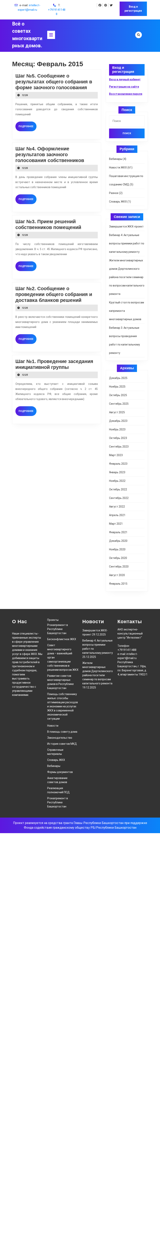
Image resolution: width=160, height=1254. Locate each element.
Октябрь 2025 (118, 395)
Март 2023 (116, 455)
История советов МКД (62, 743)
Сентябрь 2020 (119, 566)
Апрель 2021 (117, 515)
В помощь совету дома (62, 731)
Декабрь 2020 (118, 540)
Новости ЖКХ (118, 167)
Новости (52, 725)
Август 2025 (117, 412)
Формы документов (60, 772)
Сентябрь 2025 (119, 403)
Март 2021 (116, 523)
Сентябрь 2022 (119, 498)
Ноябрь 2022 (117, 480)
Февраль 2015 (118, 583)
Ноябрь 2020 (117, 549)
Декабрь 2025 (118, 378)
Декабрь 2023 (118, 420)
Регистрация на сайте (124, 86)
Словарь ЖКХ (118, 201)
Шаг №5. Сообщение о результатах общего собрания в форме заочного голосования (53, 81)
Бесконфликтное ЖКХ (61, 639)
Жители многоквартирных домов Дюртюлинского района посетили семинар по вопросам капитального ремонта (126, 277)
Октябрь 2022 (118, 489)
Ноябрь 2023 (117, 429)
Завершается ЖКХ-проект (126, 226)
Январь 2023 (117, 472)
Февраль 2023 (118, 463)
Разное (113, 193)
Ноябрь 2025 (117, 386)
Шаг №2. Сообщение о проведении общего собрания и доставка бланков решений (53, 294)
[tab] (51, 35)
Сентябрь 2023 (119, 446)
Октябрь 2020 (118, 558)
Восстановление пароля (125, 93)
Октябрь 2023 (118, 438)
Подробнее (27, 126)
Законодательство (59, 737)
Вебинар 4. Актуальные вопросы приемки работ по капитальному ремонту (126, 243)
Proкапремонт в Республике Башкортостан (57, 629)
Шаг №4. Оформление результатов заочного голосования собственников (49, 154)
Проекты (53, 619)
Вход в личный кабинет (125, 79)
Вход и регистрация (133, 8)
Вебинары (115, 158)
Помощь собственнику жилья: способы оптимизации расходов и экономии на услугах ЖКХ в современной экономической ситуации (62, 706)
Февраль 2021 (118, 532)
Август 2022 (117, 506)
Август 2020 (117, 575)
